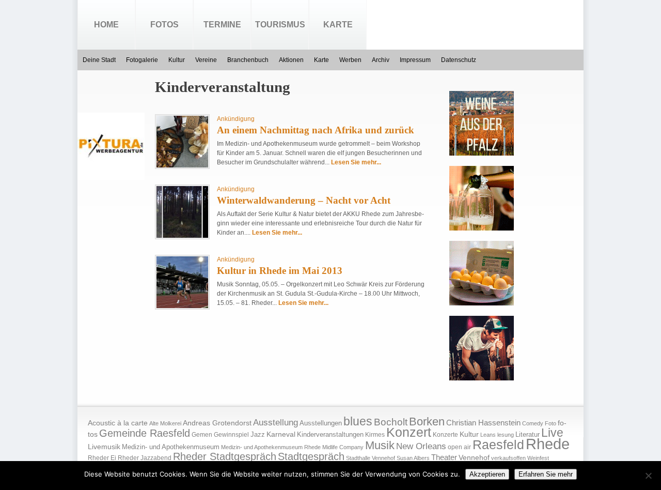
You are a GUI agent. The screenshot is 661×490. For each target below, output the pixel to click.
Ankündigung (236, 118)
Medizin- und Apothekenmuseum (170, 447)
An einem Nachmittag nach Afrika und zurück (315, 130)
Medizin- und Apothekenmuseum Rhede (271, 447)
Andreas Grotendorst (217, 423)
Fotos (164, 24)
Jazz (257, 434)
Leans (488, 435)
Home (106, 24)
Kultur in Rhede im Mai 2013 (279, 270)
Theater (444, 457)
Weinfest (538, 458)
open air (459, 447)
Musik (380, 445)
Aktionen (291, 60)
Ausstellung (275, 422)
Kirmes (375, 434)
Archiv (380, 60)
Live (552, 432)
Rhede (548, 443)
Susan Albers (413, 458)
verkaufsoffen (508, 458)
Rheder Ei (102, 458)
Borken (427, 421)
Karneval (280, 434)
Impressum (415, 60)
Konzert (408, 432)
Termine (222, 24)
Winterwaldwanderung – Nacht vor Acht (303, 200)
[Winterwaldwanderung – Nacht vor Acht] (182, 236)
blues (357, 421)
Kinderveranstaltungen (330, 434)
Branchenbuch (248, 60)
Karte (338, 24)
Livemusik (104, 446)
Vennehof (474, 457)
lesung (505, 435)
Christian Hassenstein (483, 423)
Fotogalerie (142, 60)
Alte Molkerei (165, 423)
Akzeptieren (487, 474)
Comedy (532, 423)
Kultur (176, 60)
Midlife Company (343, 447)
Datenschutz (458, 60)
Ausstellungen (321, 423)
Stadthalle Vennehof (370, 458)
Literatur (527, 434)
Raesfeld (498, 444)
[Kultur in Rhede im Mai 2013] (182, 306)
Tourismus (280, 24)
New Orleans (421, 446)
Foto (550, 423)
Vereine (206, 60)
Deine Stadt (99, 60)
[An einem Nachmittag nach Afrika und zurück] (182, 165)
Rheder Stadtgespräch (224, 456)
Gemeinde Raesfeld (144, 433)
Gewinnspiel (231, 434)
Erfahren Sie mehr (545, 474)
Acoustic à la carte (118, 423)
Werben (350, 60)
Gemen (202, 434)
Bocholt (390, 422)
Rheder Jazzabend (144, 458)
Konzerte (445, 434)
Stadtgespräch (311, 456)
